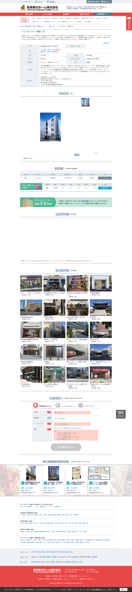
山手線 (59, 557)
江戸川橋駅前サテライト (66, 22)
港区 (32, 515)
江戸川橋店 (87, 22)
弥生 (87, 523)
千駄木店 (79, 22)
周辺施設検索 (73, 576)
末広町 (48, 51)
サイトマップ (83, 576)
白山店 (98, 18)
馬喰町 (33, 542)
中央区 (28, 515)
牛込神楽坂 (66, 542)
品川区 (45, 515)
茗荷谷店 (76, 18)
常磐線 (88, 557)
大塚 (45, 523)
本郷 (26, 523)
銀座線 (43, 51)
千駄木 (41, 523)
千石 (34, 523)
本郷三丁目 (47, 531)
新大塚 (33, 531)
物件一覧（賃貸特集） (26, 506)
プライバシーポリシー (71, 579)
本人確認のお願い (57, 579)
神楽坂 (72, 542)
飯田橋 (73, 531)
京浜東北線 (75, 557)
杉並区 (54, 515)
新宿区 (36, 515)
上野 (84, 540)
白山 (37, 523)
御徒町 (64, 540)
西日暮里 (68, 562)
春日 (52, 523)
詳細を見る (105, 188)
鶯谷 (41, 542)
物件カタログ (63, 576)
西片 (73, 523)
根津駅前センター (50, 22)
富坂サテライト (37, 22)
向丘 (59, 523)
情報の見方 (106, 43)
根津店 (39, 18)
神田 (81, 540)
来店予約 (55, 576)
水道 (69, 523)
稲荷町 (28, 542)
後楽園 (42, 531)
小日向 (56, 523)
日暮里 (77, 542)
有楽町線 (83, 557)
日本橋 (48, 542)
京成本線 (94, 557)
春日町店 (54, 18)
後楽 (84, 523)
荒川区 (66, 515)
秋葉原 (55, 540)
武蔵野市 (76, 515)
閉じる (123, 589)
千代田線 (54, 557)
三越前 (37, 542)
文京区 (47, 46)
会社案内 (40, 579)
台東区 (40, 515)
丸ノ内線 (43, 49)
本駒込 (30, 523)
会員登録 (48, 576)
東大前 (64, 531)
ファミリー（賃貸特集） (54, 506)
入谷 (61, 542)
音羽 (66, 523)
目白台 (80, 523)
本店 (33, 18)
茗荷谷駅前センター (87, 18)
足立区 (71, 515)
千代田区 (23, 515)
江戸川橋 (27, 531)
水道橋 (85, 531)
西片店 (61, 18)
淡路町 (50, 540)
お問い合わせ (90, 579)
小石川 (22, 523)
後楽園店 (68, 18)
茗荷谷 (37, 531)
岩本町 (73, 540)
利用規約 (47, 579)
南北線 (33, 557)
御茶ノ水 (50, 49)
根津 (76, 523)
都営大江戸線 (67, 557)
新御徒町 (89, 540)
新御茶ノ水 (29, 540)
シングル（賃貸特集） (40, 506)
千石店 (105, 18)
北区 (62, 515)
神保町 (68, 540)
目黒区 (50, 515)
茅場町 (81, 542)
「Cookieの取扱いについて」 (98, 589)
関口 (63, 523)
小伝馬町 (23, 542)
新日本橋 (98, 540)
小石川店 (46, 18)
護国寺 (22, 531)
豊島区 (59, 515)
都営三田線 (46, 557)
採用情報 (82, 579)
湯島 (50, 46)
